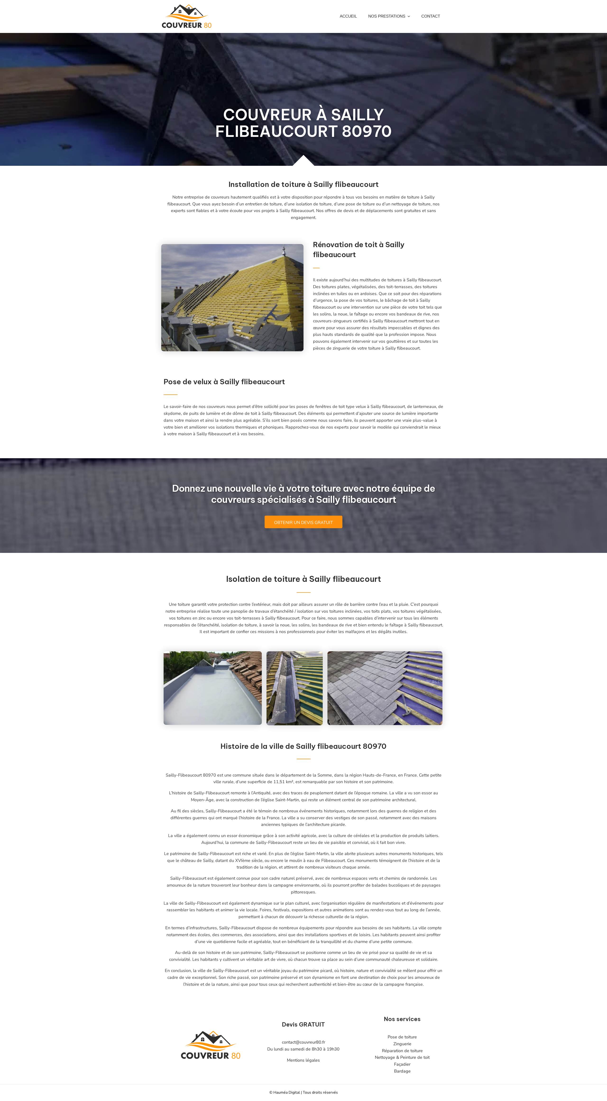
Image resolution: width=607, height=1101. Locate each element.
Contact (430, 16)
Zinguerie (402, 1044)
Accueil (348, 16)
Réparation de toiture (402, 1051)
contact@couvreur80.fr (303, 1042)
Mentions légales (303, 1060)
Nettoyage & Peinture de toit (402, 1057)
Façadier (402, 1064)
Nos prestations (386, 16)
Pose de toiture (402, 1037)
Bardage (402, 1071)
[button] (407, 16)
